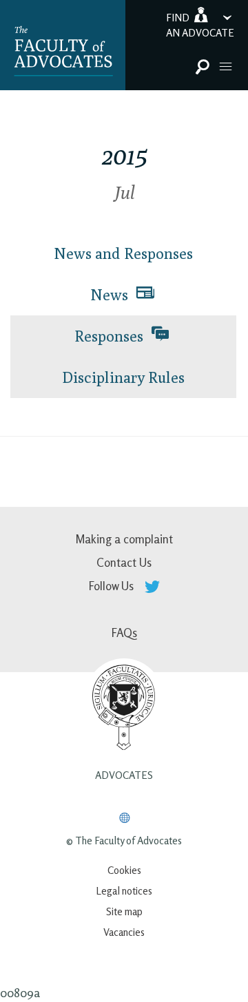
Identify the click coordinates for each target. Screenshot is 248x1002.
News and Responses (123, 253)
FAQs (124, 632)
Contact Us (124, 562)
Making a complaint (124, 539)
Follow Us (112, 585)
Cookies (124, 870)
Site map (124, 911)
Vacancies (124, 932)
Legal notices (124, 890)
